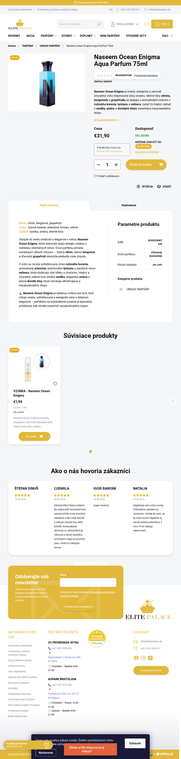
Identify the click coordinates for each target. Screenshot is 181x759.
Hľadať (99, 24)
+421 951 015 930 (62, 684)
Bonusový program (18, 682)
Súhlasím (135, 743)
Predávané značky (18, 710)
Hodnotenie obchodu (19, 693)
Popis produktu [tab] (49, 205)
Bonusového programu (109, 151)
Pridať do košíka (141, 164)
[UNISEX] (34, 367)
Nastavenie (46, 752)
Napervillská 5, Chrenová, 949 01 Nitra (64, 659)
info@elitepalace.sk (151, 641)
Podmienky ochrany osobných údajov (57, 9)
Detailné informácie (105, 120)
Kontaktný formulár (151, 670)
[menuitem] (15, 36)
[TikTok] (150, 657)
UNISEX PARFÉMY (138, 289)
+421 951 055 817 (150, 648)
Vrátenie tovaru (16, 666)
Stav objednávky (17, 671)
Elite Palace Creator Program (24, 705)
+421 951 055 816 (62, 648)
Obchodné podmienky (20, 9)
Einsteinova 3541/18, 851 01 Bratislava (64, 695)
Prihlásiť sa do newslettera (78, 606)
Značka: (103, 81)
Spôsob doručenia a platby (22, 677)
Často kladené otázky (20, 660)
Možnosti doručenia (147, 152)
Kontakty (13, 688)
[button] (90, 451)
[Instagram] (143, 657)
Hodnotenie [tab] (129, 205)
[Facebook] (136, 657)
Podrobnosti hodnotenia (146, 75)
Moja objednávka (17, 716)
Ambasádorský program (21, 699)
